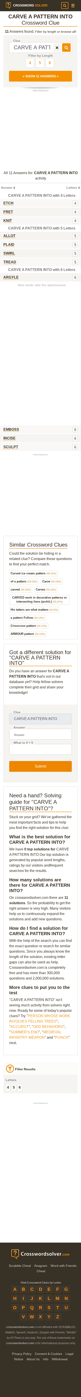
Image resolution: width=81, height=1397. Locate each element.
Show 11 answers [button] (41, 76)
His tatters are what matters (34, 609)
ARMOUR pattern (28, 634)
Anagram (40, 1265)
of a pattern (24, 581)
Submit (40, 766)
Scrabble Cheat (20, 1265)
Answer (19, 727)
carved (21, 589)
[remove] (57, 47)
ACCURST (20, 1027)
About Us (33, 1359)
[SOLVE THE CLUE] (66, 47)
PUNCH (61, 1037)
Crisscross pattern (29, 625)
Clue (16, 40)
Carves (46, 589)
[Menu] (72, 5)
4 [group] (8, 1087)
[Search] (64, 5)
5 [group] (14, 1087)
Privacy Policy (22, 1354)
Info (45, 1359)
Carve (51, 581)
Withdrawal (60, 1359)
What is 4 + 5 (23, 742)
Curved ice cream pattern (33, 573)
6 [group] (20, 1087)
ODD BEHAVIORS (48, 1027)
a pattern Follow (27, 617)
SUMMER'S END (25, 1032)
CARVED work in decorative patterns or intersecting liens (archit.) (39, 599)
